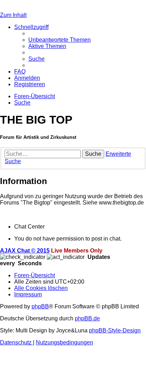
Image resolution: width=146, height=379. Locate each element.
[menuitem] (59, 40)
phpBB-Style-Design (115, 330)
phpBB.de (87, 318)
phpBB (40, 306)
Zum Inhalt (13, 15)
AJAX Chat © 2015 (25, 251)
